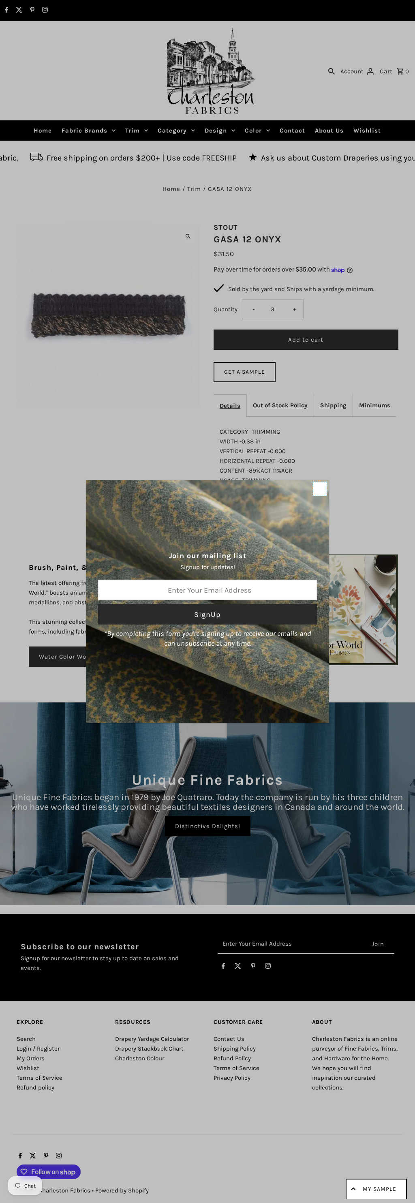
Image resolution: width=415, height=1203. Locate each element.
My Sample (379, 1189)
